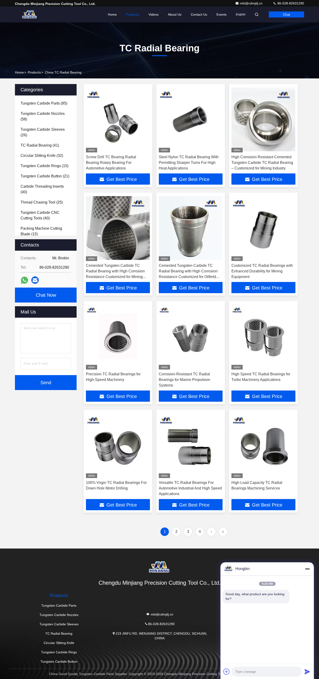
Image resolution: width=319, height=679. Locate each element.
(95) (44, 103)
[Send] (307, 671)
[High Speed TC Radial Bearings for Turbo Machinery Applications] (263, 336)
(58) (43, 116)
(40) (42, 189)
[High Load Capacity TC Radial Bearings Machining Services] (263, 445)
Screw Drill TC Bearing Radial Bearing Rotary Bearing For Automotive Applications (111, 162)
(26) (43, 132)
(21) (45, 176)
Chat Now (46, 295)
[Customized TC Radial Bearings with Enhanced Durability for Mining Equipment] (263, 228)
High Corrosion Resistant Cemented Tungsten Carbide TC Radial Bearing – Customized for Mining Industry (262, 162)
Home (112, 14)
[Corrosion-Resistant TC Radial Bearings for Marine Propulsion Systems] (191, 336)
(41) (40, 145)
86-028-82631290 (290, 3)
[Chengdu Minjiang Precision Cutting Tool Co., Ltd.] (29, 14)
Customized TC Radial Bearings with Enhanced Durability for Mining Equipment (262, 271)
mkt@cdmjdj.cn (251, 3)
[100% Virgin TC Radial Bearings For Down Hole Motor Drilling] (118, 445)
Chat (286, 14)
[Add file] (226, 671)
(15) (44, 166)
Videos (154, 14)
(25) (42, 202)
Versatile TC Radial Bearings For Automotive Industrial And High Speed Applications (190, 488)
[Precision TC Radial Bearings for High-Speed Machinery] (118, 336)
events (221, 14)
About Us (174, 14)
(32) (42, 156)
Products (132, 14)
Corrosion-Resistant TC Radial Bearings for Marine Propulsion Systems (184, 379)
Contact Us (199, 14)
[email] (35, 280)
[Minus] (307, 569)
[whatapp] (24, 280)
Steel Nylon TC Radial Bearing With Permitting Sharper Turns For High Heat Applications (189, 162)
